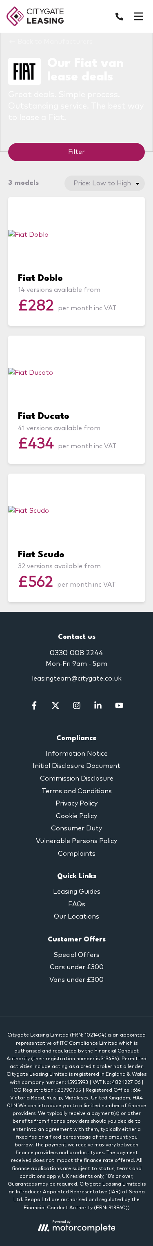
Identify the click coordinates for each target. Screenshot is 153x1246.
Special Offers (76, 955)
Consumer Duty (76, 828)
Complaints (76, 853)
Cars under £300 (77, 967)
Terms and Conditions (77, 791)
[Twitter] (55, 707)
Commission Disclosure (76, 778)
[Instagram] (76, 707)
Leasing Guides (76, 891)
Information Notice (77, 753)
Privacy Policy (76, 803)
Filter (76, 152)
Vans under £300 (76, 980)
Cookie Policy (76, 816)
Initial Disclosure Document (76, 766)
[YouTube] (119, 707)
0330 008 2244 (76, 653)
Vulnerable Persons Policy (76, 841)
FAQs (76, 904)
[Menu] (138, 16)
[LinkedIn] (98, 707)
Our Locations (76, 916)
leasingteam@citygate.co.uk (77, 678)
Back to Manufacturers (54, 41)
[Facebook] (34, 707)
